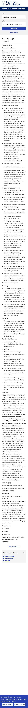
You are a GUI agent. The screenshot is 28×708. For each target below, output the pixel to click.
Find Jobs (14, 28)
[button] (14, 553)
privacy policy (11, 701)
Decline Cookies (19, 705)
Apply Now (12, 547)
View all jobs (14, 32)
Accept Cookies (7, 705)
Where (4, 21)
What (4, 14)
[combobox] (14, 16)
